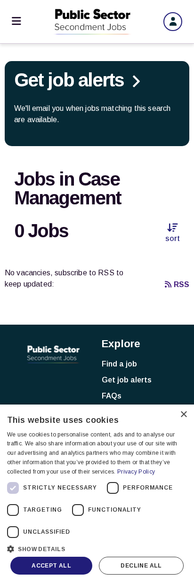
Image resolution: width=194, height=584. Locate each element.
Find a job (119, 364)
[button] (97, 548)
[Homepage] (92, 22)
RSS (181, 284)
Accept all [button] (51, 565)
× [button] (183, 414)
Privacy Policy (136, 471)
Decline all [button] (141, 565)
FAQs (111, 396)
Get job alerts (127, 380)
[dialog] (97, 494)
